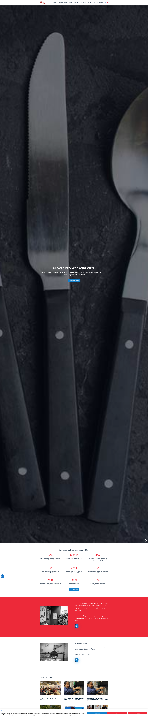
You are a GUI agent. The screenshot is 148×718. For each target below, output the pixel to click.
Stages (70, 2)
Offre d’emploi (83, 2)
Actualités (76, 2)
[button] (146, 540)
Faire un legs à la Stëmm (98, 2)
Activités (61, 2)
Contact (89, 2)
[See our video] (77, 626)
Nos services (75, 589)
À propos (55, 2)
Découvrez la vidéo (74, 277)
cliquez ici (82, 715)
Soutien (66, 2)
